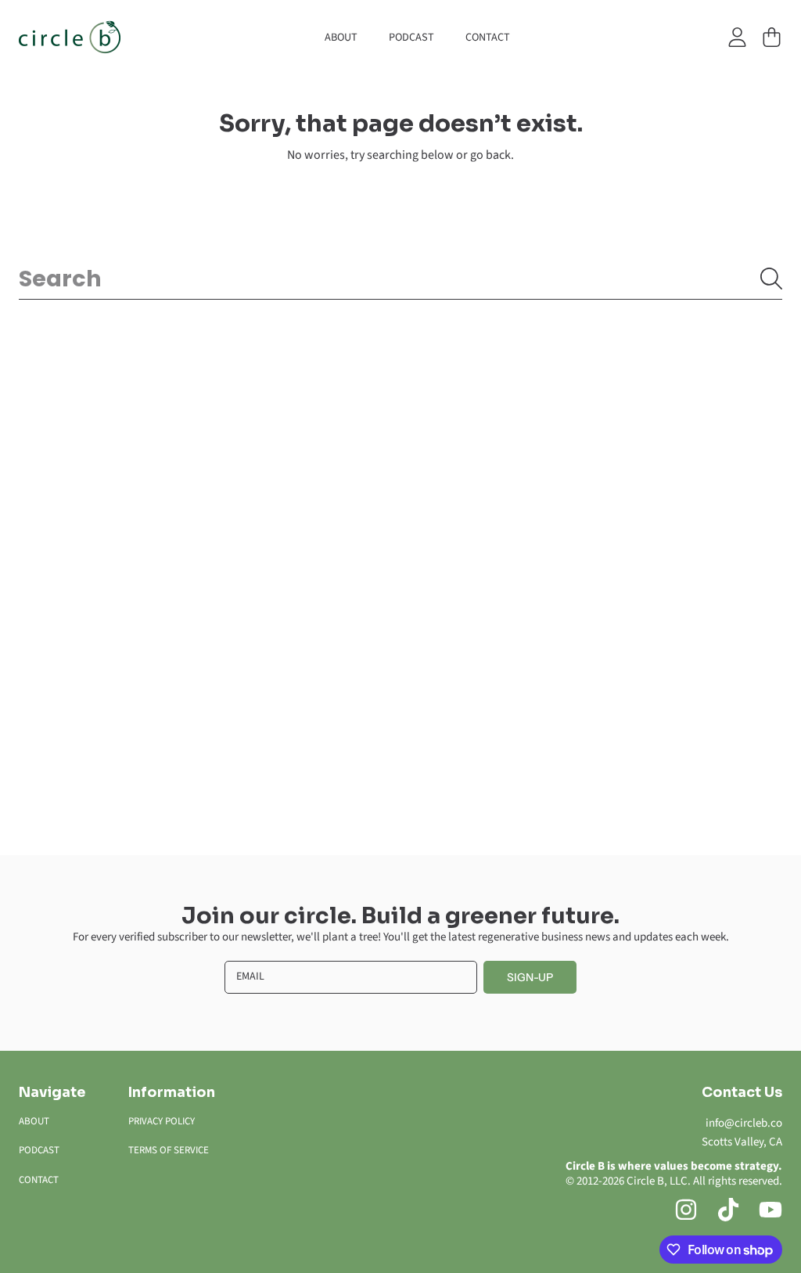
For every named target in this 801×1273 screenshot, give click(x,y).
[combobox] (400, 278)
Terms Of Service (168, 1150)
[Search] (771, 278)
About (34, 1121)
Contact (39, 1180)
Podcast (39, 1150)
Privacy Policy (161, 1121)
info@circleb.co (744, 1123)
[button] (771, 37)
